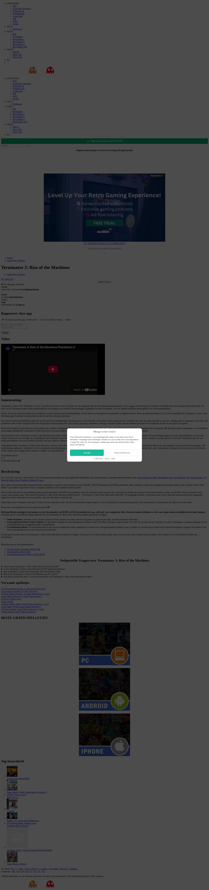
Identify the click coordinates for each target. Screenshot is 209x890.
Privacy (107, 458)
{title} (113, 458)
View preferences (122, 453)
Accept (87, 453)
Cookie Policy (98, 458)
